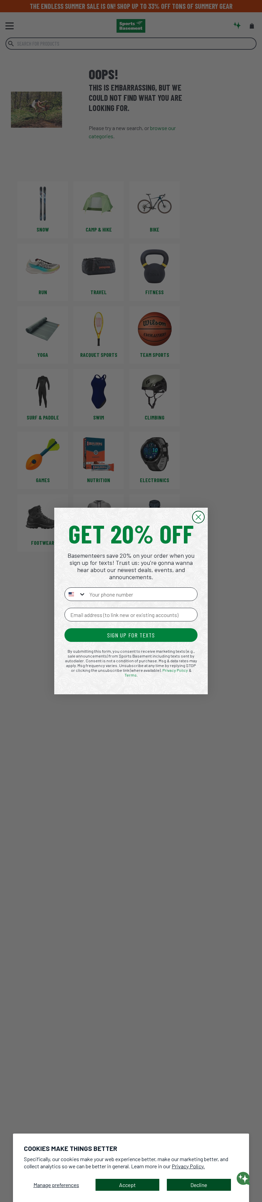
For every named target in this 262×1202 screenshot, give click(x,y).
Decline (198, 1185)
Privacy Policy (175, 670)
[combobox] (75, 594)
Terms (131, 675)
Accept (127, 1185)
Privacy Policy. (188, 1166)
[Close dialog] (198, 517)
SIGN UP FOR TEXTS (131, 635)
